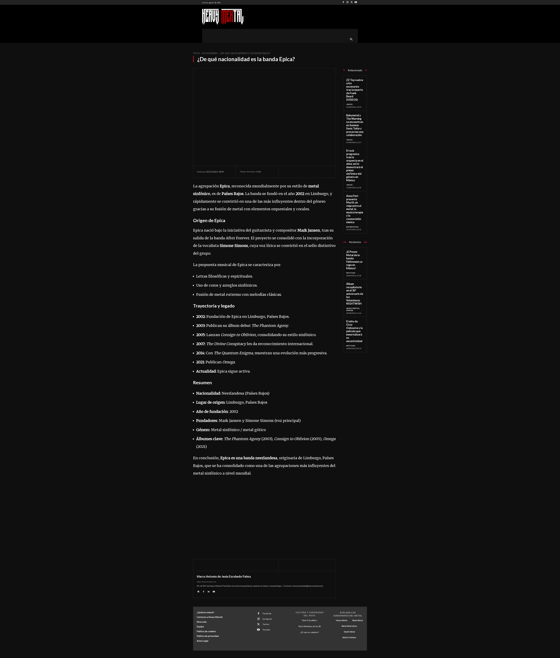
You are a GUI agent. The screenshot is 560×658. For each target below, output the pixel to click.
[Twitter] (352, 2)
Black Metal (357, 620)
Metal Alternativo (349, 626)
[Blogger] (198, 591)
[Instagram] (347, 2)
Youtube (266, 630)
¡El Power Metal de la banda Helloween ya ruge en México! (354, 260)
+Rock (349, 104)
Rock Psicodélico (309, 620)
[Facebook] (343, 2)
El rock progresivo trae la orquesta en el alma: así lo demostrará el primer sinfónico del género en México (354, 165)
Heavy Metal (341, 620)
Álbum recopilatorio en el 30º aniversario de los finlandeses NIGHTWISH (354, 293)
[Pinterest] (299, 172)
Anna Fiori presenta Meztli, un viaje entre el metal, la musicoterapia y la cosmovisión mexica (354, 209)
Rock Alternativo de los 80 (310, 626)
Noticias (350, 273)
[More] (312, 172)
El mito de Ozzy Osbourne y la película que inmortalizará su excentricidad (354, 331)
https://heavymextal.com (206, 582)
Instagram (267, 619)
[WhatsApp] (305, 172)
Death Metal (349, 632)
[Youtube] (356, 2)
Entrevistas (352, 227)
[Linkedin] (208, 591)
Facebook (266, 613)
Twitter (266, 624)
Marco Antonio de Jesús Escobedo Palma (224, 576)
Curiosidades (210, 53)
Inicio (196, 53)
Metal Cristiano (349, 637)
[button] (351, 39)
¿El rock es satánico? (309, 632)
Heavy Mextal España (353, 309)
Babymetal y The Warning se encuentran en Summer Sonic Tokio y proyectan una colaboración (354, 125)
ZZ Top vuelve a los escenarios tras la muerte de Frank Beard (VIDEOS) (354, 89)
